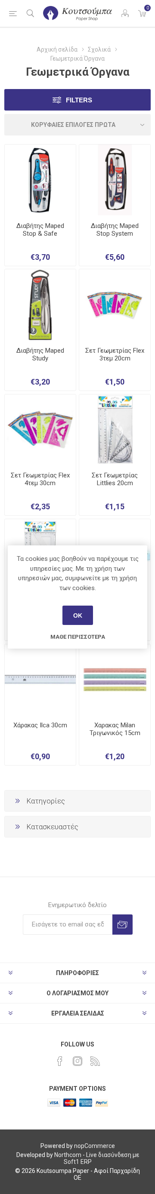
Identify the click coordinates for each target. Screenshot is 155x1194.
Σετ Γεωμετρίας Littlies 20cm (115, 479)
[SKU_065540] (40, 429)
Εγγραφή (122, 924)
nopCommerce (94, 1145)
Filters (79, 100)
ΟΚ (77, 615)
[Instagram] (77, 1061)
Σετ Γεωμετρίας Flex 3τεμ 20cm (114, 354)
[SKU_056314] (114, 180)
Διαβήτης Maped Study (40, 354)
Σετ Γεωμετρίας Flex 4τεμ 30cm (40, 479)
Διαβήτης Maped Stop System (115, 229)
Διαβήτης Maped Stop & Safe (40, 229)
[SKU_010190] (40, 679)
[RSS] (95, 1061)
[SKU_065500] (114, 429)
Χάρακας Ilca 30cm (40, 725)
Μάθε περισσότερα (77, 637)
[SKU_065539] (114, 304)
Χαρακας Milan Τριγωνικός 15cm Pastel (115, 733)
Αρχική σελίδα (57, 49)
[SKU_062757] (114, 679)
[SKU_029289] (40, 304)
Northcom (67, 1154)
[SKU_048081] (40, 180)
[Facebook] (60, 1061)
